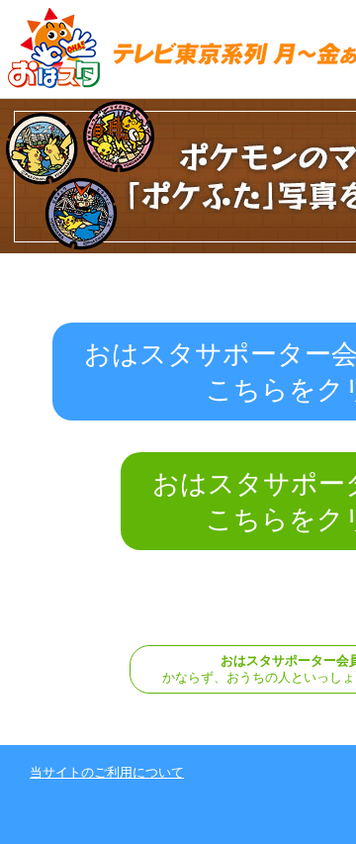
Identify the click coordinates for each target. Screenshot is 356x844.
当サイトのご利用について (107, 772)
